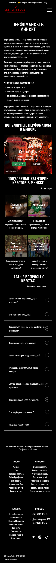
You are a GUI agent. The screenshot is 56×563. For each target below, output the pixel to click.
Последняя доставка (16, 473)
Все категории (46, 188)
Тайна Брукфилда (16, 477)
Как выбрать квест (16, 514)
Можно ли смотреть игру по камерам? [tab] (24, 355)
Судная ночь (16, 480)
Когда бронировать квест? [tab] (19, 424)
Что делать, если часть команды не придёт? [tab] (23, 369)
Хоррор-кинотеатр (16, 487)
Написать (20, 521)
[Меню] (48, 10)
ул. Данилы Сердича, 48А (40, 519)
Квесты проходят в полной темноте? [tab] (24, 399)
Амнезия (16, 466)
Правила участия (16, 534)
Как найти (16, 527)
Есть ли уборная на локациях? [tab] (21, 412)
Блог (13, 538)
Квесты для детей (40, 477)
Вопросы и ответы (16, 524)
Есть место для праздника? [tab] (20, 314)
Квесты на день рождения (40, 491)
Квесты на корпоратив (40, 480)
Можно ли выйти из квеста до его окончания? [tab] (22, 300)
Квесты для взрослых (40, 484)
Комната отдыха (16, 491)
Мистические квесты (40, 473)
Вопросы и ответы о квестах (38, 286)
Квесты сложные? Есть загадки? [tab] (22, 343)
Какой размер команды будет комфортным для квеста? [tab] (27, 328)
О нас (19, 538)
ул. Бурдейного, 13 (40, 522)
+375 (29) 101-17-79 (27, 2)
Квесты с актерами (39, 470)
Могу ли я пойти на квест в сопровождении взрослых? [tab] (27, 385)
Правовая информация (10, 559)
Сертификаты (16, 531)
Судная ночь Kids (16, 484)
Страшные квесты (40, 466)
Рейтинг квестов (16, 517)
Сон (16, 470)
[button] (28, 154)
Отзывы (11, 521)
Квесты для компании (40, 487)
